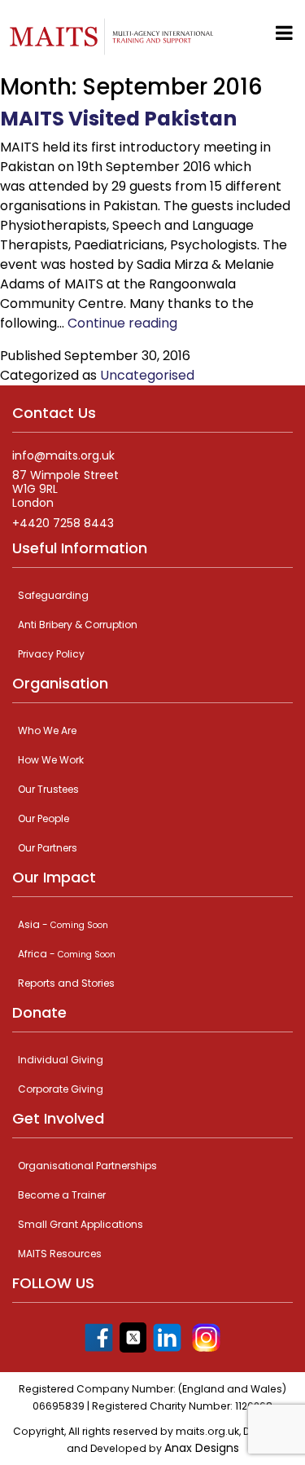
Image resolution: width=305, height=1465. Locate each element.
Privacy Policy (51, 654)
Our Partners (47, 848)
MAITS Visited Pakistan (118, 118)
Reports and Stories (66, 983)
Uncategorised (147, 375)
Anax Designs (201, 1448)
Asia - (63, 924)
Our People (43, 818)
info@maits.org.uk (63, 456)
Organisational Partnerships (87, 1165)
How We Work (51, 760)
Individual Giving (60, 1060)
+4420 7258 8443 (63, 523)
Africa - (66, 954)
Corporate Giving (60, 1089)
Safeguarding (53, 595)
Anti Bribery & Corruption (77, 624)
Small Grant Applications (80, 1224)
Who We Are (47, 730)
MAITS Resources (60, 1253)
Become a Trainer (62, 1195)
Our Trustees (48, 789)
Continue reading (122, 323)
